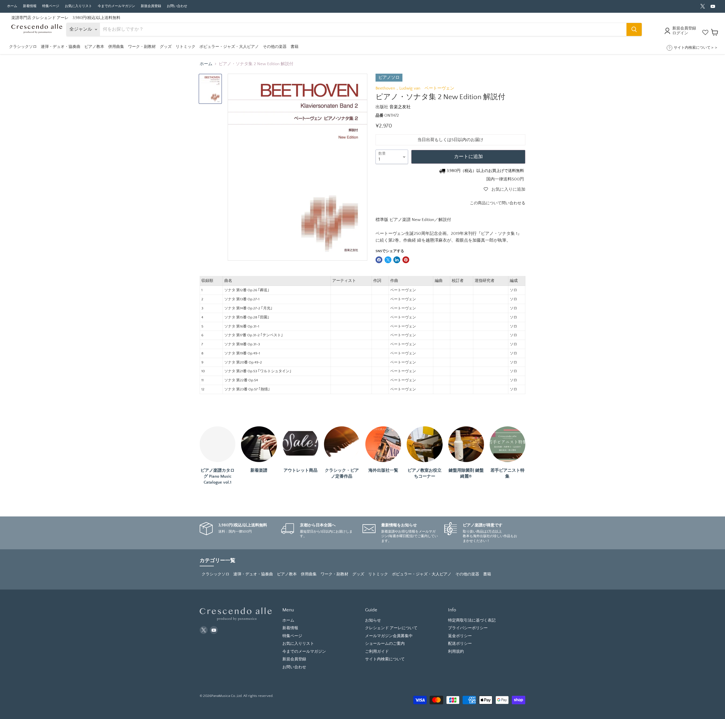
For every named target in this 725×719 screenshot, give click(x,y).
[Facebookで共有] (379, 259)
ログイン (680, 33)
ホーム (12, 6)
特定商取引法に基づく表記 (472, 620)
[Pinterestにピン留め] (405, 259)
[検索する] (634, 29)
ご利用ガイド (377, 651)
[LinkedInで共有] (396, 259)
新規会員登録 (151, 6)
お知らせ (373, 620)
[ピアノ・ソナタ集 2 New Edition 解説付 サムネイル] (210, 88)
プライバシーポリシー (468, 628)
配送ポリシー (460, 643)
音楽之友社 (400, 107)
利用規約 (456, 651)
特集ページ (50, 6)
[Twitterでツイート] (388, 259)
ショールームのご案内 (385, 643)
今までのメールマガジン (116, 6)
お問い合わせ (177, 6)
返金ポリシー (460, 636)
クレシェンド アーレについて (391, 628)
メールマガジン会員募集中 (389, 636)
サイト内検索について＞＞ (696, 48)
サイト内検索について (385, 659)
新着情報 (30, 6)
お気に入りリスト (78, 6)
